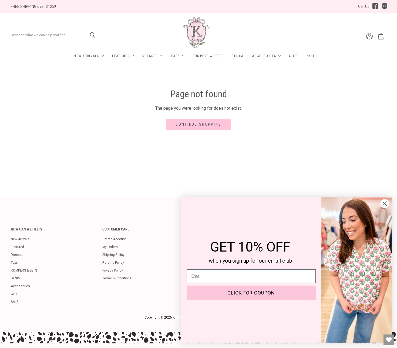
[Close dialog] (384, 203)
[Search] (90, 35)
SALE (311, 56)
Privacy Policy (112, 270)
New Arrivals (87, 56)
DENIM (237, 56)
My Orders (110, 247)
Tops (175, 56)
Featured (121, 56)
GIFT (293, 56)
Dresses (150, 56)
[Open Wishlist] (388, 339)
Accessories (264, 56)
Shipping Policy (113, 255)
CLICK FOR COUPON (251, 293)
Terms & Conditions (117, 278)
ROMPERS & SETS (208, 56)
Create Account (114, 239)
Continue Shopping (198, 124)
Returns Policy (113, 263)
